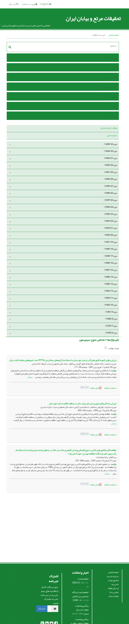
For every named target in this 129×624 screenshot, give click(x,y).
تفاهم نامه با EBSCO (80, 581)
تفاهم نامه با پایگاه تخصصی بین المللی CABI (80, 596)
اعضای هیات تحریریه (113, 582)
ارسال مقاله (110, 96)
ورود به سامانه (28, 4)
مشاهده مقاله (110, 388)
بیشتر (29, 377)
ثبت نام (12, 4)
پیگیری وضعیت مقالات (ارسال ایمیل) (82, 609)
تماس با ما (111, 116)
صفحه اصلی (114, 35)
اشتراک (41, 608)
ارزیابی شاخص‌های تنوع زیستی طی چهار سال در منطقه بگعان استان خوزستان (82, 403)
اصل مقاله (90, 388)
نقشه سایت (113, 596)
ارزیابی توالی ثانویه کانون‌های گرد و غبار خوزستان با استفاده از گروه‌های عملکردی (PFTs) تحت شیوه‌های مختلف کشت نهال (62, 360)
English (44, 4)
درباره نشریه (113, 576)
